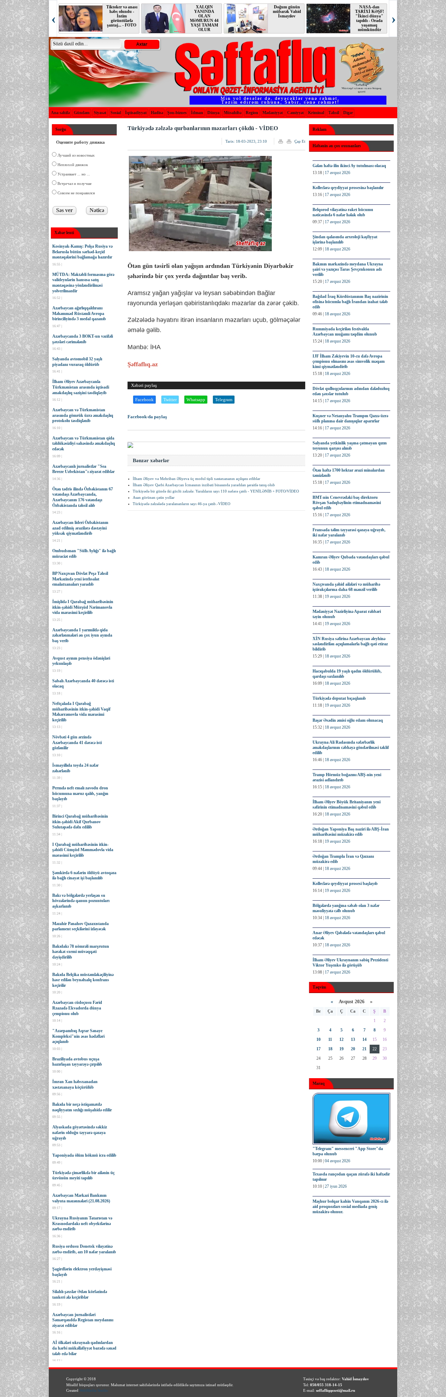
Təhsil (333, 112)
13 (353, 1039)
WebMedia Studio (93, 1390)
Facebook (144, 399)
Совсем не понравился (75, 193)
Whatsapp (195, 399)
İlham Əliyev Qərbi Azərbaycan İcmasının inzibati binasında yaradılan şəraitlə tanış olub (204, 485)
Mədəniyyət (272, 112)
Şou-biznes (177, 112)
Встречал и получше (74, 183)
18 (330, 1048)
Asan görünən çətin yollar (154, 497)
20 (353, 1048)
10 (318, 1039)
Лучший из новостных (75, 155)
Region (252, 112)
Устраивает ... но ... (73, 174)
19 (341, 1048)
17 (318, 1048)
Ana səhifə (60, 112)
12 (341, 1039)
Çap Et (299, 141)
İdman (197, 112)
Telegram (223, 399)
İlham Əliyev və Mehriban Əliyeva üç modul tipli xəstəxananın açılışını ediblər (196, 478)
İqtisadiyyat (136, 112)
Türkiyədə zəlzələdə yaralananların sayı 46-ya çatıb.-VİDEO (181, 504)
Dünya (213, 112)
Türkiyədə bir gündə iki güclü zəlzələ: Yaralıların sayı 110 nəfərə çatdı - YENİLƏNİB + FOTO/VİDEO (216, 491)
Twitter (170, 399)
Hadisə (157, 112)
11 (330, 1039)
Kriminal (316, 112)
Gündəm (82, 112)
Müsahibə (232, 112)
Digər (348, 112)
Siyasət (100, 112)
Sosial (115, 112)
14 (364, 1039)
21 (364, 1048)
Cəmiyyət (295, 112)
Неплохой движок (72, 165)
